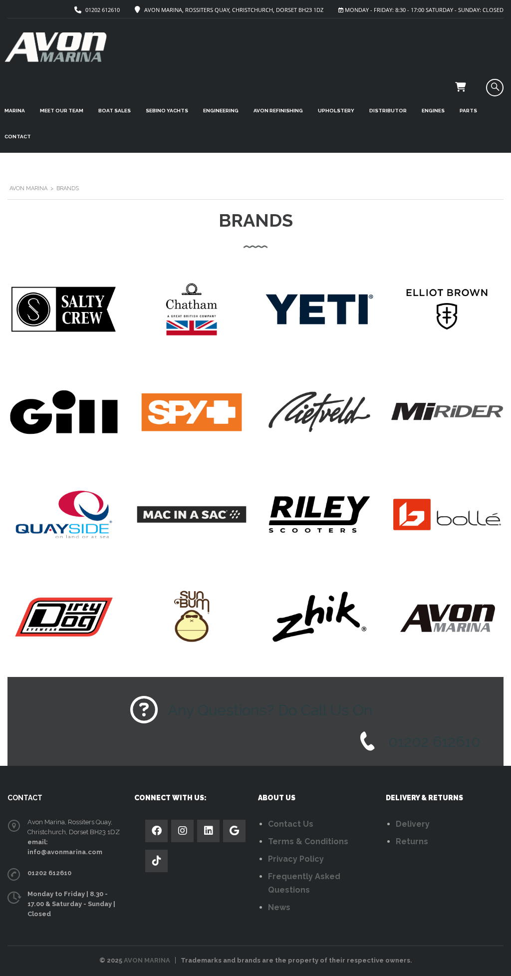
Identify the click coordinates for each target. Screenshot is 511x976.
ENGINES (433, 110)
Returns (412, 841)
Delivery (413, 824)
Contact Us (290, 824)
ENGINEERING (221, 110)
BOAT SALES (114, 110)
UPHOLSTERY (336, 110)
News (279, 907)
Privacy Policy (296, 859)
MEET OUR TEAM (61, 110)
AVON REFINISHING (278, 110)
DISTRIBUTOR (388, 110)
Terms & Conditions (308, 841)
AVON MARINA (147, 960)
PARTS (468, 110)
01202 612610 (102, 9)
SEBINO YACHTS (167, 110)
